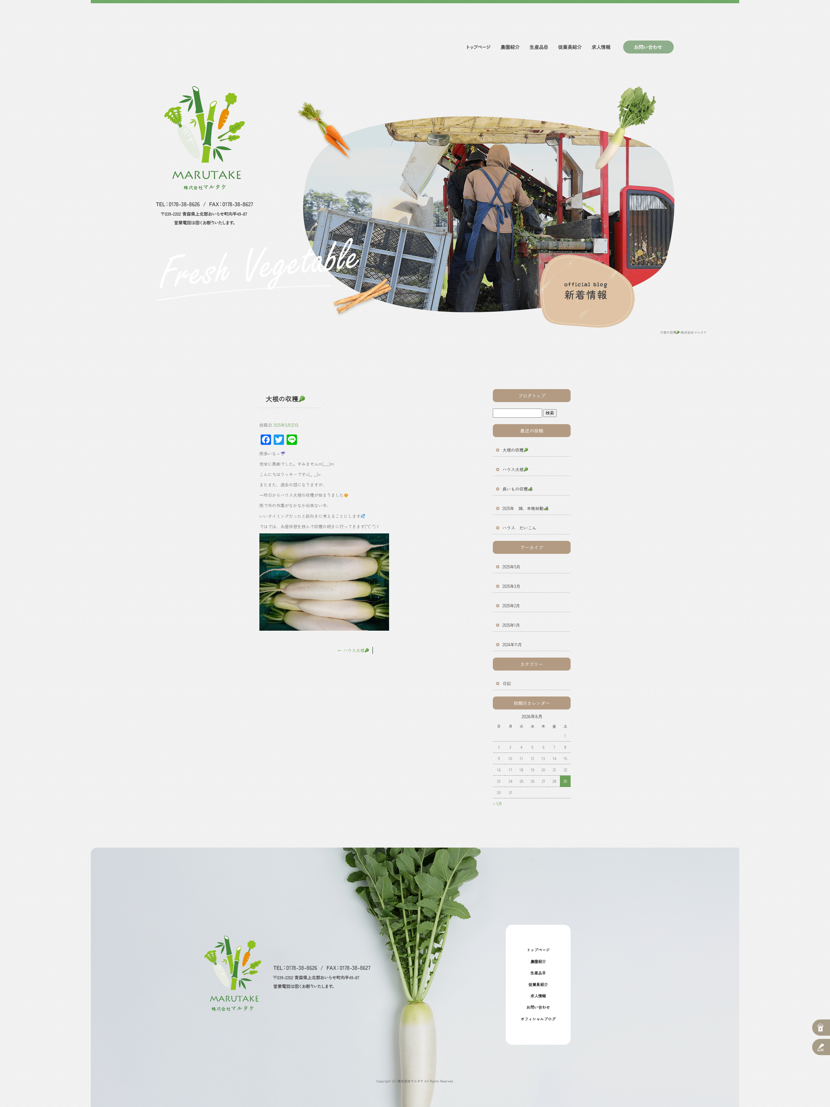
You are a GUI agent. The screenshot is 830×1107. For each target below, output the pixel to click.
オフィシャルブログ (538, 1018)
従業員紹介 (569, 47)
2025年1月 (511, 625)
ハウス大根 (351, 650)
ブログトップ (531, 395)
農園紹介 (509, 47)
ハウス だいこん (519, 528)
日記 (507, 683)
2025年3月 (511, 586)
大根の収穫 (513, 450)
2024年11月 (512, 644)
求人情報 (601, 47)
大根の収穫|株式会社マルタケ (683, 332)
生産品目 (538, 47)
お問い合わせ (646, 47)
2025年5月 (511, 567)
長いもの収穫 (515, 489)
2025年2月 (511, 605)
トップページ (478, 47)
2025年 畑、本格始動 (523, 508)
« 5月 (497, 803)
